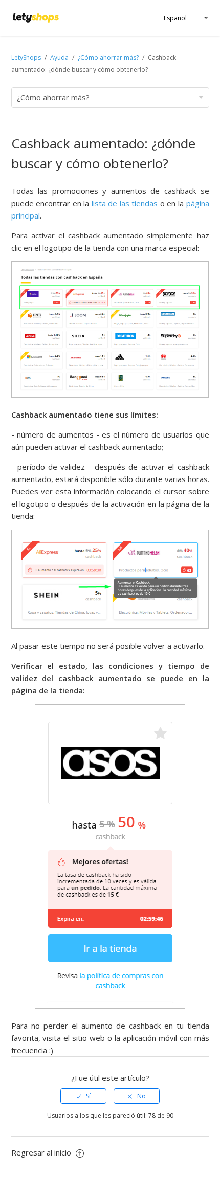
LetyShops (26, 57)
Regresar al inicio (42, 1152)
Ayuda (60, 57)
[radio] (83, 1096)
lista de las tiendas (126, 203)
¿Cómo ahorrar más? (108, 57)
